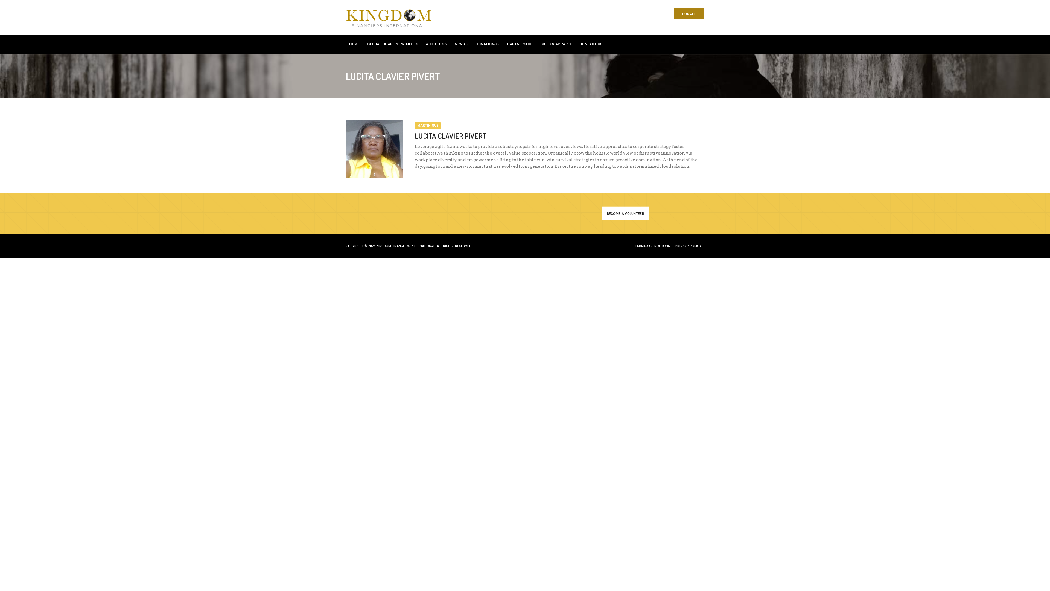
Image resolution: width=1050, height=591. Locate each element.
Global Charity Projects (392, 44)
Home (354, 44)
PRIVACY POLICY (688, 246)
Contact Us (591, 44)
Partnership (520, 44)
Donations (486, 44)
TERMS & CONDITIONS (652, 246)
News (460, 44)
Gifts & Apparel (556, 44)
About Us (435, 44)
